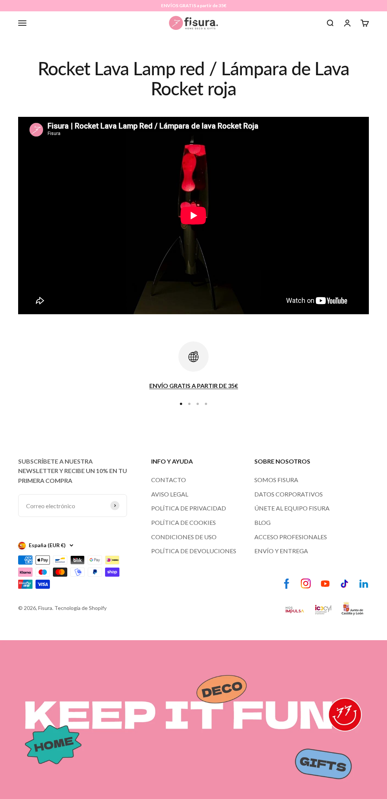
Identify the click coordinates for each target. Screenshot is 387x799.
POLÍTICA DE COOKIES (183, 522)
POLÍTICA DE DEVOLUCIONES (193, 550)
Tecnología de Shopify (80, 608)
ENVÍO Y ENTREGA (281, 550)
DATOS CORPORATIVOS (288, 494)
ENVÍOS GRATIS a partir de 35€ (193, 5)
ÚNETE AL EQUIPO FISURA (292, 508)
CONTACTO (168, 479)
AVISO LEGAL (169, 494)
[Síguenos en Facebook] (287, 584)
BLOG (262, 522)
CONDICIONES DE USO (184, 536)
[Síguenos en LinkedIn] (364, 584)
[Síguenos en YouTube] (325, 584)
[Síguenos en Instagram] (306, 584)
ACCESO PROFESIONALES (290, 536)
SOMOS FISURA (276, 479)
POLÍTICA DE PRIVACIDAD (188, 508)
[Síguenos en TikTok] (344, 584)
